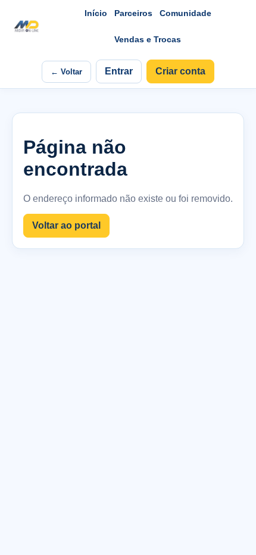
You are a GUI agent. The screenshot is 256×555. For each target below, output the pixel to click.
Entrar (119, 71)
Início (96, 13)
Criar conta (180, 71)
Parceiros (133, 13)
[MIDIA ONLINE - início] (26, 26)
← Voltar (66, 71)
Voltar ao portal (66, 225)
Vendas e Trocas (147, 39)
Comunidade (185, 13)
